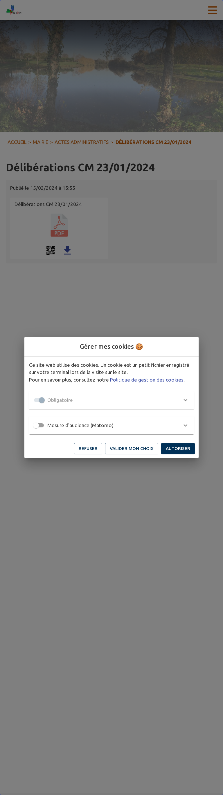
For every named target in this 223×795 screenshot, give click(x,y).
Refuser (88, 448)
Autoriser (178, 448)
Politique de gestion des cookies (147, 379)
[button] (111, 400)
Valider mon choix (132, 448)
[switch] (36, 425)
